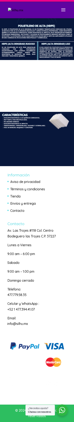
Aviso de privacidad (25, 182)
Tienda (15, 196)
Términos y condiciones (27, 189)
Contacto (17, 211)
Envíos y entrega (23, 203)
